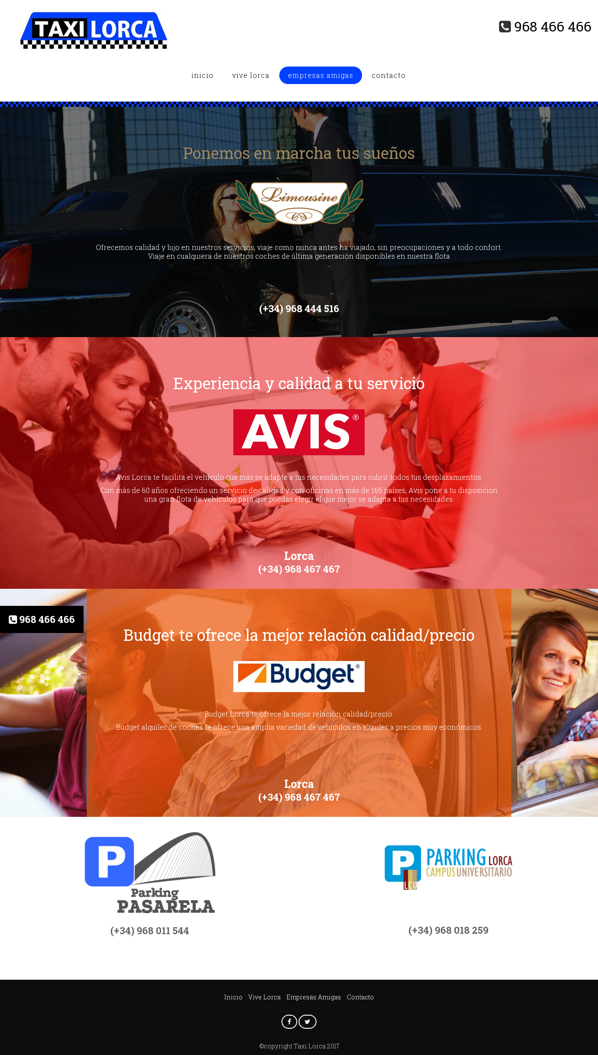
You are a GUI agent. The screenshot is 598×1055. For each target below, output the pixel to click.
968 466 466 (552, 26)
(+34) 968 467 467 (299, 569)
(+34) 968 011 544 (149, 930)
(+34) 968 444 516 (299, 308)
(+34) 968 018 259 (448, 930)
